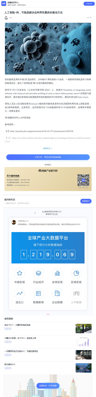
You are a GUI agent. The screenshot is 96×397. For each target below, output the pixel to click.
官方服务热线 (13, 176)
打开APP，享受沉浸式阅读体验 (48, 157)
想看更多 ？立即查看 (48, 386)
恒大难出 (9, 364)
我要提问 (86, 201)
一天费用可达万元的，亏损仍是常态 (21, 351)
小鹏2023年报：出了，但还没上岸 (20, 338)
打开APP (89, 4)
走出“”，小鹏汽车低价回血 (17, 325)
